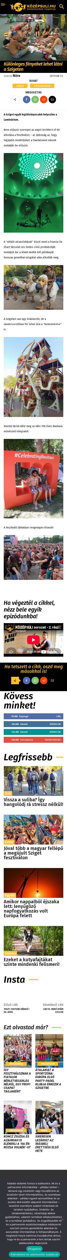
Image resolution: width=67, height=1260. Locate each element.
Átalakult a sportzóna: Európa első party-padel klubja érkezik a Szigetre (48, 1079)
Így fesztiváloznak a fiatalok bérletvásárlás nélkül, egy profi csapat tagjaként (17, 1080)
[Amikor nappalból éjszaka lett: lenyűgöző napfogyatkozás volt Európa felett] (33, 883)
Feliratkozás (53, 739)
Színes (10, 953)
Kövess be (55, 724)
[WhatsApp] (35, 99)
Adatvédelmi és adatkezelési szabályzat (34, 1254)
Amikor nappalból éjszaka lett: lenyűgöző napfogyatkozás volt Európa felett (31, 909)
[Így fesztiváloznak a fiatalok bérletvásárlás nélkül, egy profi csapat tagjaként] (18, 1051)
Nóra (16, 76)
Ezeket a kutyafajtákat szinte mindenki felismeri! (31, 962)
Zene (9, 842)
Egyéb (10, 895)
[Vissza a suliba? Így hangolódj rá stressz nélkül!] (33, 781)
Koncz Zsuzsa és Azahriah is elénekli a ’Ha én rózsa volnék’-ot (17, 1142)
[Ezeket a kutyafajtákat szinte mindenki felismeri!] (33, 941)
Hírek (20, 86)
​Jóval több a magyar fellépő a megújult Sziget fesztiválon (33, 853)
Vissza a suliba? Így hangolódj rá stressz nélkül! (33, 802)
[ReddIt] (43, 99)
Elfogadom (34, 1248)
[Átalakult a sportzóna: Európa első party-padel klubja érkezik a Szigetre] (49, 1051)
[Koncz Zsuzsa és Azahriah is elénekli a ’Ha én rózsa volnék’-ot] (18, 1117)
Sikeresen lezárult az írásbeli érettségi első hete (47, 1144)
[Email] (52, 99)
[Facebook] (26, 99)
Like (58, 716)
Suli (8, 793)
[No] (62, 1219)
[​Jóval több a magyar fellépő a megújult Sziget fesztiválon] (33, 830)
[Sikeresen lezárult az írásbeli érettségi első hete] (49, 1117)
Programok (42, 86)
